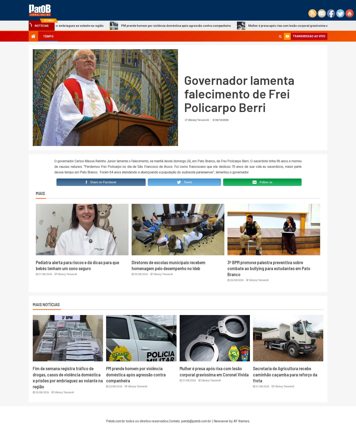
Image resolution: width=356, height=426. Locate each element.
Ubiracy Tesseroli (198, 120)
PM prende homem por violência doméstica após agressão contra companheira (152, 25)
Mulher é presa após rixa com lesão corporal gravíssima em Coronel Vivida (275, 25)
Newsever (221, 421)
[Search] (280, 36)
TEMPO (48, 36)
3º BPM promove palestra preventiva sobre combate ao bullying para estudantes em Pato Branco (268, 268)
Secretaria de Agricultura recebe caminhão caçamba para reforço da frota (285, 374)
